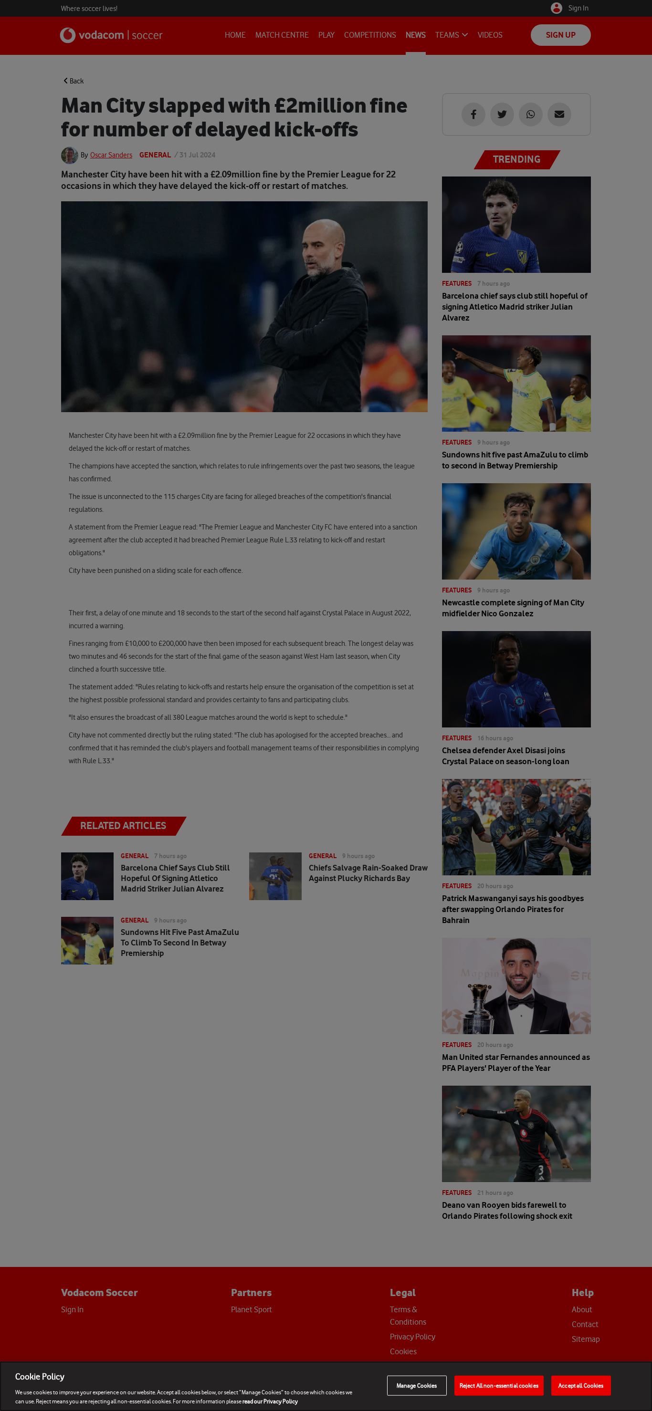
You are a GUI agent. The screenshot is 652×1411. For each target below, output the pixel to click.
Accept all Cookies (580, 1385)
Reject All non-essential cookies (499, 1385)
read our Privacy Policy (270, 1401)
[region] (326, 1386)
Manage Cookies (417, 1385)
